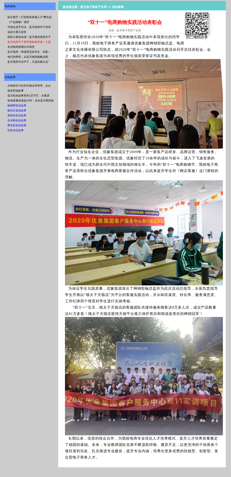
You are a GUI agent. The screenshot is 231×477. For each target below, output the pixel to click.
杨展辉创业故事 (16, 105)
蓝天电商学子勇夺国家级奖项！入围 (29, 42)
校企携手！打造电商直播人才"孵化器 (29, 17)
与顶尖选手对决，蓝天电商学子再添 (29, 27)
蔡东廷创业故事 (16, 125)
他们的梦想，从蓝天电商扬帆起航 (27, 56)
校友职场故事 (15, 90)
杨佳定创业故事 (16, 110)
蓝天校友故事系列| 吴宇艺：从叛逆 (28, 95)
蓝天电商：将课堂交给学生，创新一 (29, 51)
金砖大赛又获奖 (16, 32)
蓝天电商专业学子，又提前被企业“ (28, 61)
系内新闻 (118, 7)
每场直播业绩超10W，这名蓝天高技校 (30, 100)
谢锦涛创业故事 (16, 115)
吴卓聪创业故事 (16, 120)
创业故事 (10, 77)
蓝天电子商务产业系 (93, 7)
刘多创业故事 (15, 130)
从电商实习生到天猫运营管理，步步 (29, 85)
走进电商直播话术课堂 (21, 46)
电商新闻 (10, 6)
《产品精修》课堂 (18, 22)
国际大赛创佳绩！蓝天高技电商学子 (29, 37)
